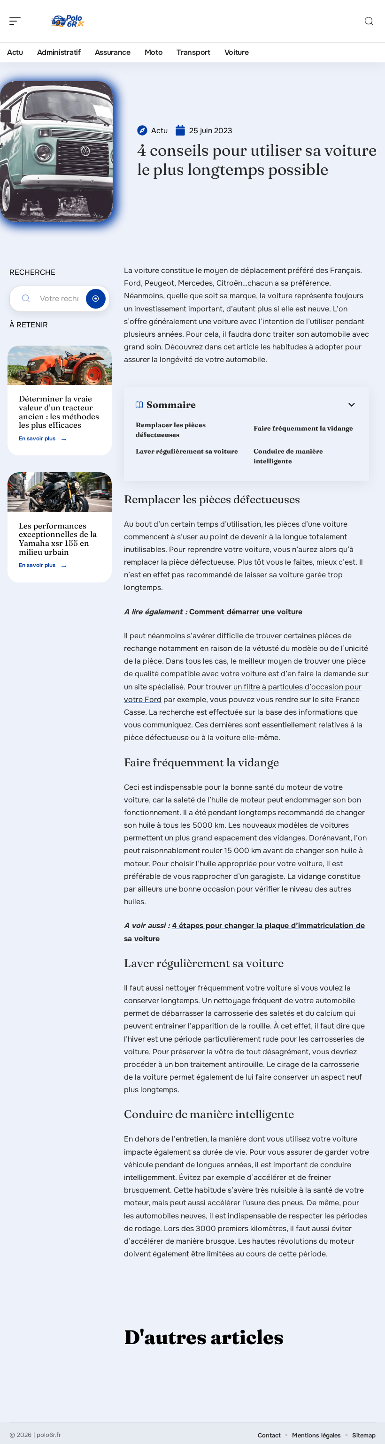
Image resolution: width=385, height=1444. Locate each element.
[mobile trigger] (17, 21)
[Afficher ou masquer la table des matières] (276, 404)
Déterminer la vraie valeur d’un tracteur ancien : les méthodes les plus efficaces (59, 411)
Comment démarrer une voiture (245, 612)
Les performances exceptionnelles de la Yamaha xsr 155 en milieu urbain (58, 539)
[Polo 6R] (67, 21)
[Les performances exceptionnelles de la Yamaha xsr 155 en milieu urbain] (60, 492)
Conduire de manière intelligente (288, 456)
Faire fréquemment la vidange (305, 428)
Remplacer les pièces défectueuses (171, 430)
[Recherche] (369, 21)
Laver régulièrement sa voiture (187, 451)
